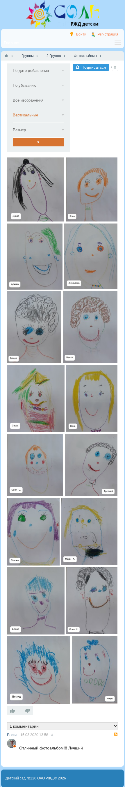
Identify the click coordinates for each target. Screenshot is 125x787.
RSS (115, 734)
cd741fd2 (91, 398)
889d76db (35, 398)
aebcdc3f (90, 327)
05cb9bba (92, 600)
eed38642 (38, 669)
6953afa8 (91, 189)
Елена (12, 735)
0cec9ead (36, 600)
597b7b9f (91, 464)
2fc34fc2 (91, 256)
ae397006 (33, 531)
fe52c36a (35, 464)
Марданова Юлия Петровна (29, 217)
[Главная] (6, 56)
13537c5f (89, 531)
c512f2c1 (94, 669)
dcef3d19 (35, 189)
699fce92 (34, 327)
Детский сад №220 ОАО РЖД (29, 778)
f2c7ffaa (35, 256)
